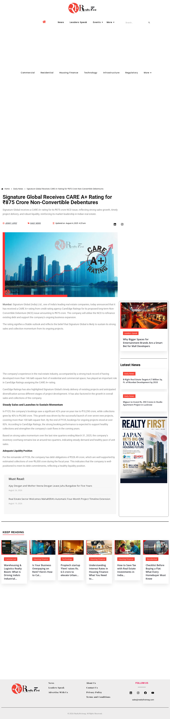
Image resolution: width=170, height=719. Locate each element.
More (109, 22)
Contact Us (92, 687)
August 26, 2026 (15, 490)
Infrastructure (111, 72)
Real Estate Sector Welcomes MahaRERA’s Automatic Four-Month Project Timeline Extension (59, 498)
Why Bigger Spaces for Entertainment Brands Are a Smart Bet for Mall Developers (142, 343)
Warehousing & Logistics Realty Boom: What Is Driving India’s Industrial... (13, 572)
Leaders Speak (78, 22)
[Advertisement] (85, 50)
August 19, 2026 (15, 503)
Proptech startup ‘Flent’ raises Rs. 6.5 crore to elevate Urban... (70, 570)
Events (97, 22)
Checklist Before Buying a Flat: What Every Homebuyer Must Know (156, 572)
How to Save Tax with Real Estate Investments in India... (126, 570)
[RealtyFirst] (85, 8)
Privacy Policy (94, 692)
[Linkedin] (115, 224)
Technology (90, 72)
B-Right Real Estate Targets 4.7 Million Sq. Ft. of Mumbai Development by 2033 (142, 381)
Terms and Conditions (98, 697)
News (61, 22)
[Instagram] (122, 224)
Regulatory (131, 72)
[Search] (149, 23)
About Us (91, 683)
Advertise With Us (58, 692)
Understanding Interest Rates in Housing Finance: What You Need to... (99, 572)
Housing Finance (68, 72)
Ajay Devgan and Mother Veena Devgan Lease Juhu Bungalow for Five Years (50, 485)
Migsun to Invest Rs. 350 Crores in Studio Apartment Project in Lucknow (142, 403)
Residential (47, 72)
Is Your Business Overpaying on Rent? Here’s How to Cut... (42, 570)
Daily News (129, 373)
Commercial (28, 72)
